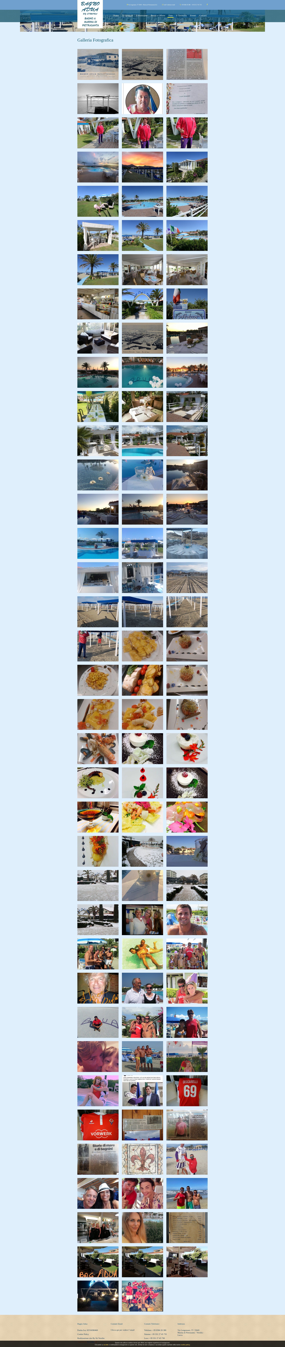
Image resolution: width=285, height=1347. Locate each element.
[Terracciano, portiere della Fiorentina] (187, 1193)
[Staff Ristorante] (98, 1227)
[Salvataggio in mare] (187, 64)
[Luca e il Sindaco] (142, 1090)
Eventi (193, 15)
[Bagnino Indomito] (142, 132)
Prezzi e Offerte (158, 15)
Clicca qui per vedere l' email (122, 1330)
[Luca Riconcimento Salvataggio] (142, 98)
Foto (171, 15)
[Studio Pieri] (142, 1056)
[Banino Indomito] (98, 132)
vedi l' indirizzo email (169, 5)
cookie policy (185, 1345)
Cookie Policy (83, 1334)
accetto (106, 1345)
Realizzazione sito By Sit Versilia (90, 1338)
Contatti (203, 15)
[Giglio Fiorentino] (142, 1159)
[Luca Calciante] (187, 1159)
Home (116, 15)
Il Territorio (181, 15)
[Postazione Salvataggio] (98, 98)
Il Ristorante (142, 15)
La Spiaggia (127, 15)
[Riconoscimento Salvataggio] (187, 98)
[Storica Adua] (142, 1296)
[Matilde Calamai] (142, 1227)
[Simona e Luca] (187, 1056)
